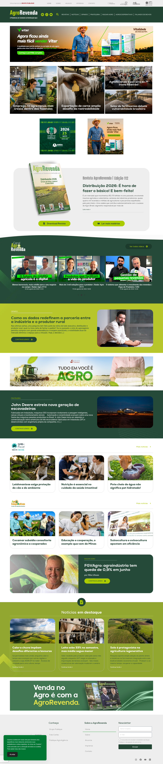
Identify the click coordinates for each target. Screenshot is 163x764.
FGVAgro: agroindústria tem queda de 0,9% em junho (110, 567)
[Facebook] (42, 14)
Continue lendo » (18, 667)
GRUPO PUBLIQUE (27, 3)
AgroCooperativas (124, 15)
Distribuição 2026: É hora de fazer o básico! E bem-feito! (109, 188)
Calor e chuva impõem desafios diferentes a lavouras (32, 649)
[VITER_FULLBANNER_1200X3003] (81, 61)
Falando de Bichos (143, 15)
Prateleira (95, 15)
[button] (12, 276)
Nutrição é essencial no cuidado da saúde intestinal (79, 486)
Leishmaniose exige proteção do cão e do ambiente (31, 486)
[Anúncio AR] (81, 710)
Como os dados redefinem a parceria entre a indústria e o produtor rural (51, 319)
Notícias (75, 15)
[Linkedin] (150, 760)
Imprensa (80, 3)
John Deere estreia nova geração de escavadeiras (45, 406)
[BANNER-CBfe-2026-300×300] (57, 154)
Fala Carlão (54, 735)
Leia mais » (86, 209)
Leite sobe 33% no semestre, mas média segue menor (80, 649)
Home (49, 3)
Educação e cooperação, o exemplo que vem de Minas (78, 542)
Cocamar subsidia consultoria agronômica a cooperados (31, 542)
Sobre (58, 3)
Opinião (84, 15)
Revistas (65, 15)
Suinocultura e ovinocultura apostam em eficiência (128, 542)
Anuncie (68, 3)
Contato (91, 3)
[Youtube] (51, 14)
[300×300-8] (105, 154)
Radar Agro (107, 15)
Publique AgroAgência (58, 740)
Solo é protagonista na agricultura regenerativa (126, 649)
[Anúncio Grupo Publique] (81, 386)
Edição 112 (121, 178)
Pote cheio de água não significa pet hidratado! (125, 486)
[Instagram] (46, 14)
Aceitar (12, 754)
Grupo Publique (55, 729)
